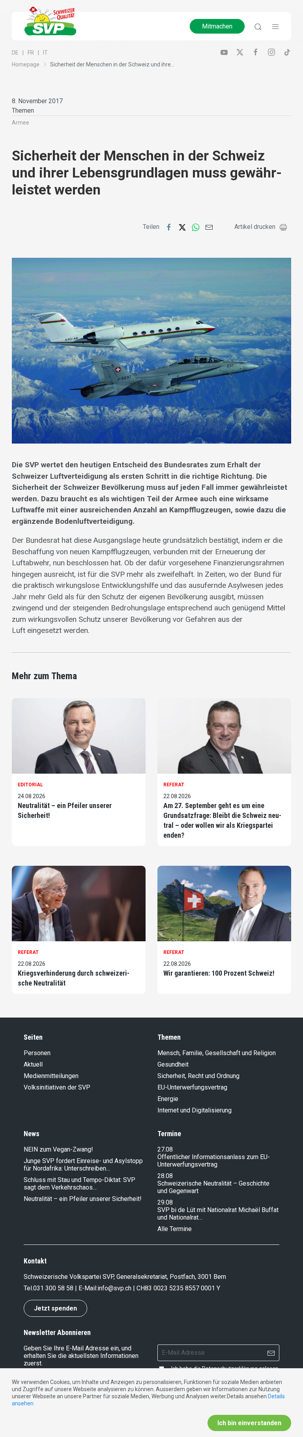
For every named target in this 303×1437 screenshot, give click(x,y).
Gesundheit (173, 1064)
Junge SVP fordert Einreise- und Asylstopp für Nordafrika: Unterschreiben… (83, 1164)
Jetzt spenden (55, 1308)
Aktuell (33, 1064)
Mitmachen (217, 26)
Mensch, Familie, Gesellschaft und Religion (216, 1053)
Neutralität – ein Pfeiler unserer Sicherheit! (65, 810)
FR (31, 52)
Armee (20, 122)
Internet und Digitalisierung (194, 1110)
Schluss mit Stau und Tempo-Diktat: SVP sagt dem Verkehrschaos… (79, 1183)
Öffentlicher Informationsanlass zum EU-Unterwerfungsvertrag (213, 1160)
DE (15, 52)
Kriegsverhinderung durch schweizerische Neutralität (73, 978)
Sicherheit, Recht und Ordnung (198, 1076)
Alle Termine (174, 1229)
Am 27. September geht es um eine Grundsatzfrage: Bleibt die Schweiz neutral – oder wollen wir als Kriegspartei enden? (222, 820)
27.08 (165, 1149)
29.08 (165, 1202)
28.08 (165, 1176)
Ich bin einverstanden (249, 1423)
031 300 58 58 (53, 1288)
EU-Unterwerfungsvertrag (192, 1087)
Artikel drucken (254, 226)
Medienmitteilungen (51, 1076)
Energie (167, 1099)
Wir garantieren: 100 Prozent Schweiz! (219, 973)
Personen (37, 1053)
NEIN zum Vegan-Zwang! (58, 1149)
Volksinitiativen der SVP (57, 1087)
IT (45, 52)
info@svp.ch (114, 1288)
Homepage (25, 64)
